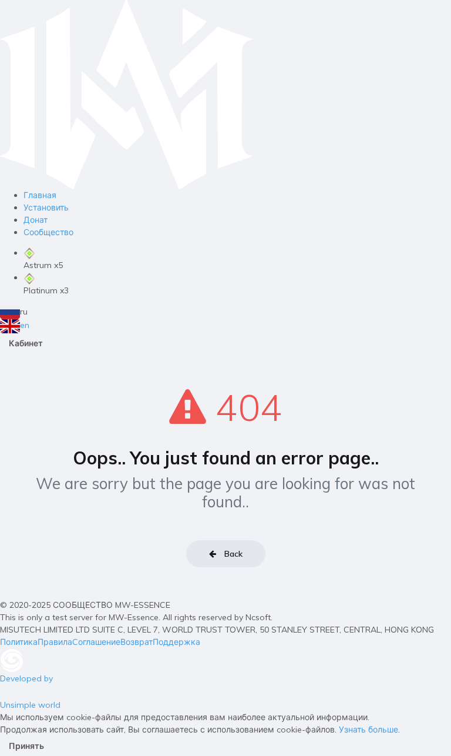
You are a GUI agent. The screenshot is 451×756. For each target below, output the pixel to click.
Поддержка (176, 642)
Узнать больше (368, 729)
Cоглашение (96, 642)
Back (232, 553)
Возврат (136, 642)
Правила (55, 642)
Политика (19, 642)
